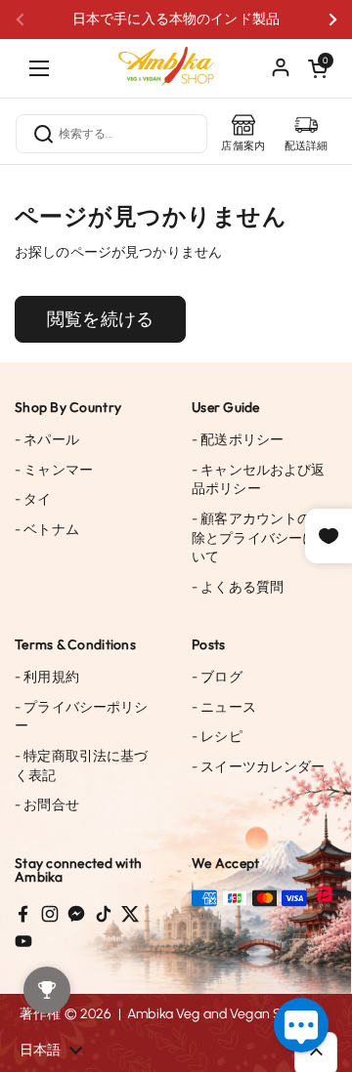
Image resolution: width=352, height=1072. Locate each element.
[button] (317, 68)
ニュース (224, 707)
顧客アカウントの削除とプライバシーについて (261, 538)
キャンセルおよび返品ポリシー (259, 480)
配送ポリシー (238, 440)
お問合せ (47, 805)
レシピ (217, 736)
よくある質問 (238, 587)
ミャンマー (54, 470)
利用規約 (47, 677)
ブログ (217, 677)
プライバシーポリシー (82, 717)
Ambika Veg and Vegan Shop (216, 1014)
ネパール (47, 440)
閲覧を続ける (100, 319)
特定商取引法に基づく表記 (82, 766)
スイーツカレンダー (259, 767)
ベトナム (47, 529)
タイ (33, 499)
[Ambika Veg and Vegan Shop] (176, 58)
